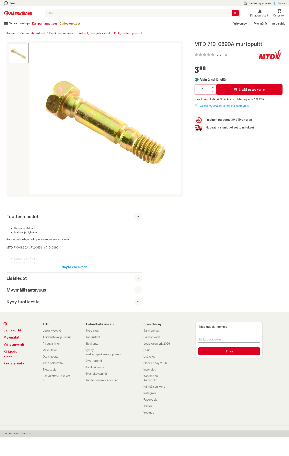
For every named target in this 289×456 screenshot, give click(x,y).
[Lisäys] (213, 87)
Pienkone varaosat (61, 33)
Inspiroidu (278, 23)
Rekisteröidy (14, 363)
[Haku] (235, 13)
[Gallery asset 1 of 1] (105, 118)
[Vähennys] (213, 92)
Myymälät (260, 23)
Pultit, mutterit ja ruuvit (128, 33)
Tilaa (229, 351)
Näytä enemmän (74, 267)
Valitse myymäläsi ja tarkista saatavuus (224, 105)
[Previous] (34, 119)
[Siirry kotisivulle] (18, 13)
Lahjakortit (12, 330)
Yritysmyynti (241, 23)
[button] (257, 3)
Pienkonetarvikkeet (32, 33)
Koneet (11, 33)
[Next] (175, 119)
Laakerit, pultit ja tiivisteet (94, 33)
